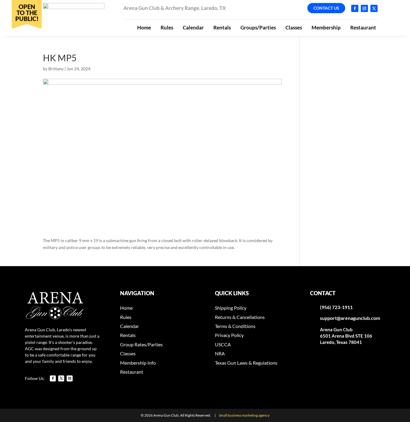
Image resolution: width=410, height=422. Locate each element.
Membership (326, 27)
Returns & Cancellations (240, 317)
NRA (220, 353)
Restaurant (363, 27)
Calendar (193, 27)
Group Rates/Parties (141, 344)
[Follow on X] (374, 8)
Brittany (56, 68)
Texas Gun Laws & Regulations (246, 363)
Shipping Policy (230, 308)
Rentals (222, 27)
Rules (167, 27)
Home (144, 27)
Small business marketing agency (244, 415)
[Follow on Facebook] (354, 8)
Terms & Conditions (235, 326)
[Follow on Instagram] (364, 8)
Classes (293, 27)
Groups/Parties (258, 27)
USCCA (223, 344)
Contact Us (326, 8)
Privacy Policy (229, 335)
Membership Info (138, 363)
